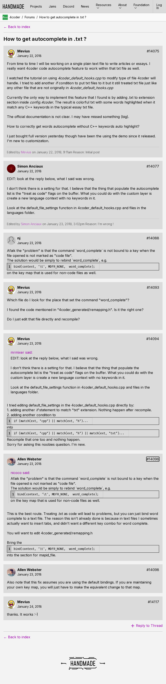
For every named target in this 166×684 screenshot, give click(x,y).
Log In (159, 6)
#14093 (153, 288)
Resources (103, 5)
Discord (68, 6)
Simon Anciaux (30, 166)
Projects (36, 6)
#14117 (153, 602)
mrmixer (18, 352)
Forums (30, 17)
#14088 (153, 238)
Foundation (141, 5)
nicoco (17, 473)
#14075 (153, 51)
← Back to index (16, 27)
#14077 (153, 166)
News (85, 6)
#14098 (153, 570)
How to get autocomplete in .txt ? (62, 17)
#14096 (153, 459)
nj (18, 238)
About (122, 5)
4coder (15, 17)
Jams (52, 6)
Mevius (23, 51)
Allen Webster (29, 459)
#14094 (152, 339)
